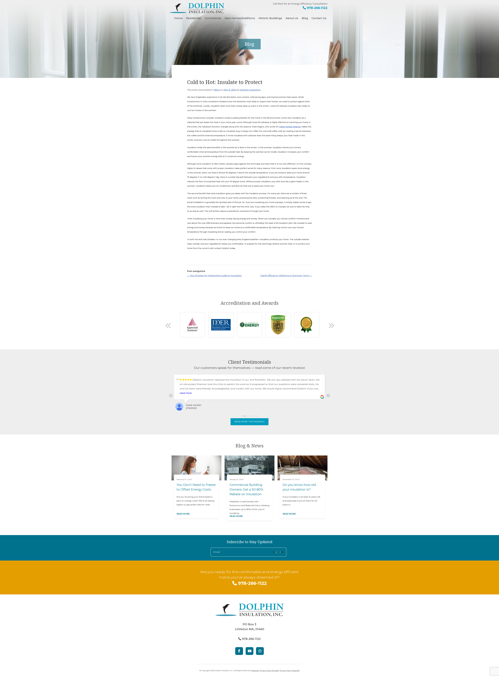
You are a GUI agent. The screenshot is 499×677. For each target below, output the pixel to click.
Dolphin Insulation (250, 90)
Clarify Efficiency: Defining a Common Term (286, 275)
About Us (292, 18)
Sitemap (255, 670)
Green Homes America (289, 127)
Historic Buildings (270, 18)
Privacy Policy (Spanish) (290, 670)
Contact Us (318, 18)
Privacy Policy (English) (269, 670)
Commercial (213, 18)
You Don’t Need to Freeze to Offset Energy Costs (196, 487)
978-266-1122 (316, 7)
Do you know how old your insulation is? (299, 487)
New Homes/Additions (240, 18)
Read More (183, 514)
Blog (305, 18)
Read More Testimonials (249, 421)
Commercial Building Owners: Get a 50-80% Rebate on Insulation (246, 489)
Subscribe (278, 552)
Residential (193, 18)
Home (178, 18)
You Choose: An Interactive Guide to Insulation (214, 275)
